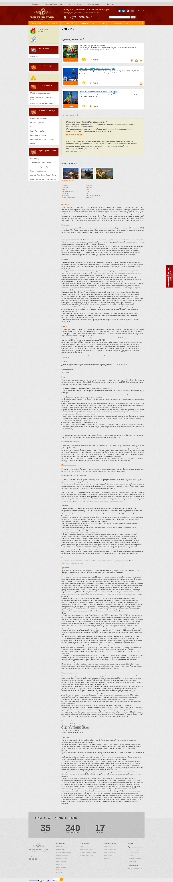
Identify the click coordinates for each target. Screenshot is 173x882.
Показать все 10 (67, 181)
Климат (64, 189)
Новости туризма (61, 858)
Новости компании (62, 855)
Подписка (110, 4)
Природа (88, 187)
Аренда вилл (108, 855)
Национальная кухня (92, 196)
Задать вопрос (93, 4)
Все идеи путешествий (69, 115)
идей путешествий (72, 828)
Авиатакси (107, 858)
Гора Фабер (34, 158)
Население (89, 185)
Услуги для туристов (134, 852)
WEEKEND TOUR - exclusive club (42, 14)
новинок (100, 828)
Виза (87, 191)
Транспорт (65, 196)
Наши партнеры (61, 861)
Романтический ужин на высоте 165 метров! (98, 92)
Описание (64, 185)
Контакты (59, 872)
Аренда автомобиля (110, 849)
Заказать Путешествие (53, 4)
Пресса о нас (60, 849)
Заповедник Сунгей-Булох (40, 167)
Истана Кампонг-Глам (39, 119)
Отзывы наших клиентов (63, 852)
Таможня (64, 193)
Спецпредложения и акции (88, 852)
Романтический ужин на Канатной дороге (97, 69)
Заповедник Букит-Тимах (40, 163)
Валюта (88, 189)
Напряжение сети (67, 191)
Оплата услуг (132, 861)
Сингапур (93, 60)
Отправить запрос (75, 134)
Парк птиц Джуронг (38, 171)
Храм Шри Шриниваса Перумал (42, 139)
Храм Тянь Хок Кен (37, 131)
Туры (81, 846)
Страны (35, 4)
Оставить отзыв (75, 4)
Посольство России (68, 198)
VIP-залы (130, 855)
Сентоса (33, 127)
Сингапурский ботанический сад (43, 179)
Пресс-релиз (60, 846)
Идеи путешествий (86, 849)
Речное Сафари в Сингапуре (92, 46)
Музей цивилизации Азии (40, 93)
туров (45, 828)
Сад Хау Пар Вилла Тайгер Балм (43, 175)
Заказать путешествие (120, 23)
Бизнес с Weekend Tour (135, 868)
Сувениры (89, 198)
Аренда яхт (107, 846)
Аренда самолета (109, 852)
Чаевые (88, 193)
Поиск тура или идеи (86, 855)
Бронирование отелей (134, 858)
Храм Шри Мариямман (39, 135)
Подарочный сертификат (135, 850)
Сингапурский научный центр (42, 103)
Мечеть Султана (37, 123)
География (65, 187)
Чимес (32, 143)
